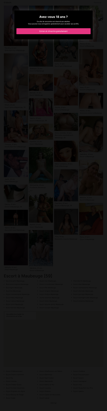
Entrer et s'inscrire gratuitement (53, 31)
